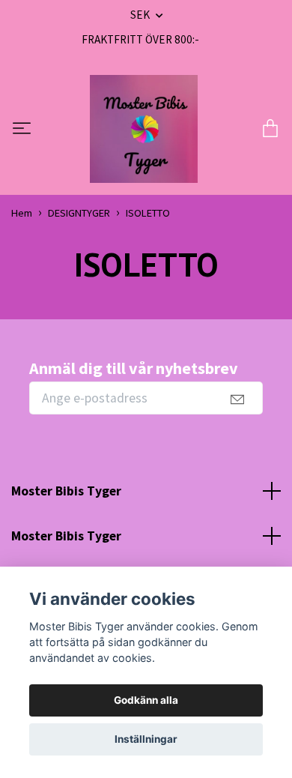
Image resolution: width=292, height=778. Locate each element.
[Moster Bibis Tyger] (144, 129)
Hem (21, 213)
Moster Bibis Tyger (66, 491)
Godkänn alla (146, 700)
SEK (141, 14)
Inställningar (146, 739)
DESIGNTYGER (79, 213)
